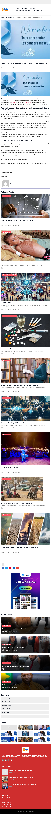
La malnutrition (5, 263)
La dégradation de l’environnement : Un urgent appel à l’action (19, 547)
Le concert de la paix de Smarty (10, 467)
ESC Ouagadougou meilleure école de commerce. (21, 770)
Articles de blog (6, 625)
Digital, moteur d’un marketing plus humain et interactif (17, 220)
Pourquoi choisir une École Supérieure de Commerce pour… (23, 784)
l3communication (7, 67)
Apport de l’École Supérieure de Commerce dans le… (20, 777)
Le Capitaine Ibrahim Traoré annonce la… (14, 685)
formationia (8, 687)
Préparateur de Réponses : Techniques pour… (16, 666)
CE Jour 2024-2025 (10, 17)
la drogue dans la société (8, 349)
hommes (13, 102)
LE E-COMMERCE (6, 303)
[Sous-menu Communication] (27, 8)
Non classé (14, 274)
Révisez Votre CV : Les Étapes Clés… (13, 647)
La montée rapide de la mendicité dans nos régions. (16, 503)
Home (2, 17)
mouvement (29, 102)
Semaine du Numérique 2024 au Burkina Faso (14, 423)
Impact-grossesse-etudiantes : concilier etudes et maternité (19, 385)
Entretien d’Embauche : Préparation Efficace (15, 629)
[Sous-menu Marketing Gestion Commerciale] (30, 10)
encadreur (8, 631)
